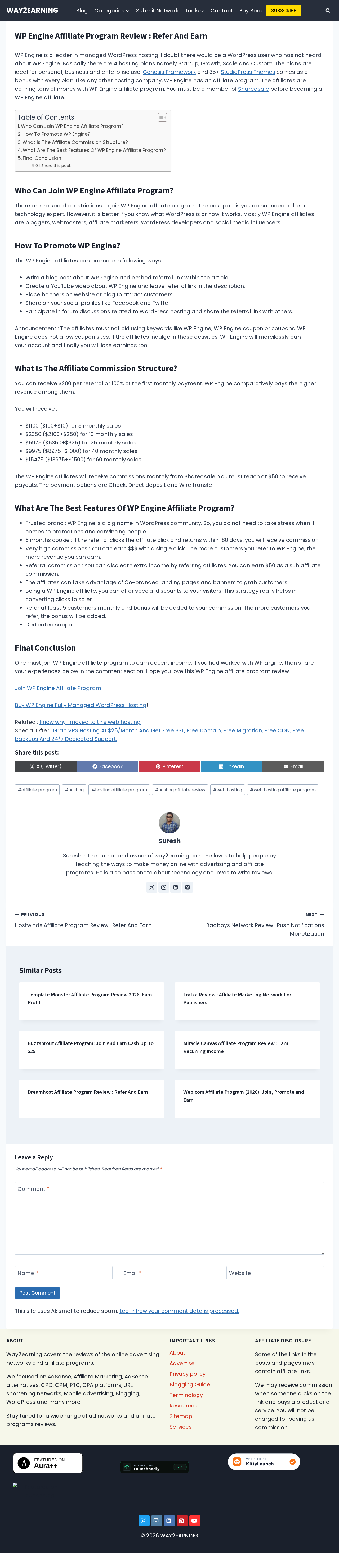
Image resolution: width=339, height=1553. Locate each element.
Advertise (182, 1363)
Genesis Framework (169, 72)
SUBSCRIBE (283, 10)
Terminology (186, 1395)
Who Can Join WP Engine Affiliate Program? (72, 126)
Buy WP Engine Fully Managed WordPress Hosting (80, 705)
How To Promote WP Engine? (56, 134)
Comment (33, 1189)
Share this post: (56, 165)
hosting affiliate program (119, 790)
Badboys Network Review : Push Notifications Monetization (265, 924)
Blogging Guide (190, 1384)
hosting (74, 790)
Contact (222, 10)
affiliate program (37, 790)
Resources (183, 1405)
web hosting (227, 790)
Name (27, 1273)
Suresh (169, 841)
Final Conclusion (42, 158)
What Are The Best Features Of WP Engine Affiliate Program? (94, 150)
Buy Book (251, 10)
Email (132, 1273)
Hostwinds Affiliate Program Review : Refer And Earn (83, 920)
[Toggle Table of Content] (160, 117)
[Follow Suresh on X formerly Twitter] (151, 887)
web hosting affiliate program (283, 790)
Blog (82, 10)
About (177, 1352)
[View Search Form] (328, 10)
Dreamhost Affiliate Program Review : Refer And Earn (88, 1092)
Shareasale (253, 89)
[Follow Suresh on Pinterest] (187, 887)
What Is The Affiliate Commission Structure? (75, 142)
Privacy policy (188, 1374)
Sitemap (181, 1416)
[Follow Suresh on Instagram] (163, 887)
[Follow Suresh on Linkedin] (175, 887)
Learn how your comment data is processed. (179, 1311)
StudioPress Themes (248, 72)
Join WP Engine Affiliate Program (58, 688)
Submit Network (157, 10)
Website (240, 1273)
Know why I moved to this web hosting (90, 722)
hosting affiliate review (180, 790)
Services (181, 1427)
